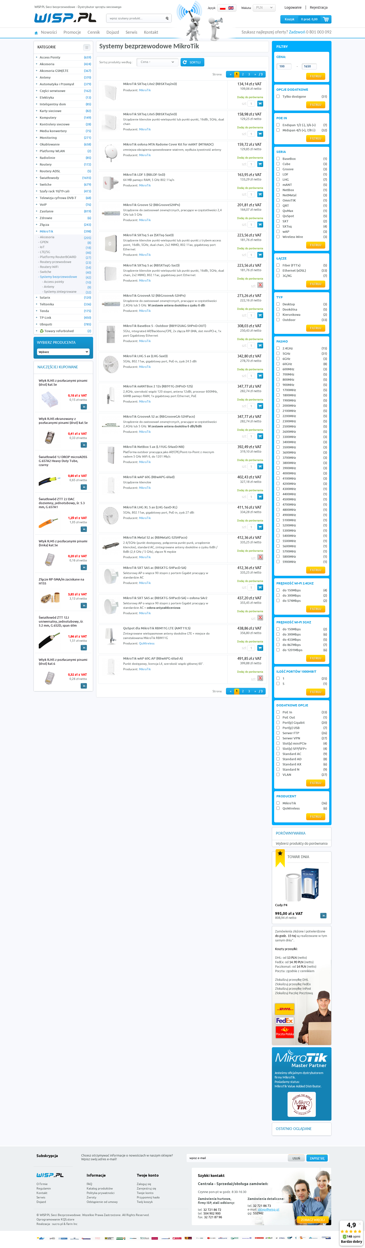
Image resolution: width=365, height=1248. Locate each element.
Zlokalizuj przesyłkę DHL (291, 980)
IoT (65, 247)
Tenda (65, 311)
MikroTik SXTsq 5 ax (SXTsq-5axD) (148, 235)
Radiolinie (65, 158)
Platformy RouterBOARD (65, 257)
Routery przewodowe (65, 262)
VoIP (65, 204)
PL (223, 8)
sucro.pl (57, 1224)
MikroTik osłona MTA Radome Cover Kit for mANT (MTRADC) (168, 144)
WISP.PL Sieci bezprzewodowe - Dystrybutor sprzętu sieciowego (78, 7)
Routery (65, 164)
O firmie (42, 1184)
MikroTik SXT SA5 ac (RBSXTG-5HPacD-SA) (154, 568)
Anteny (65, 77)
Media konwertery (65, 131)
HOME (36, 32)
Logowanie (293, 7)
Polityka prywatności (100, 1193)
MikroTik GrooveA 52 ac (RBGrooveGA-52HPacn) (159, 416)
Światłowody (65, 178)
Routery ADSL (65, 171)
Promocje (72, 32)
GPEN (65, 242)
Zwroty (91, 1197)
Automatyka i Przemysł (65, 84)
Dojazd (113, 32)
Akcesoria (65, 64)
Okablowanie (65, 144)
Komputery (65, 117)
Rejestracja (319, 7)
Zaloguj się (144, 1184)
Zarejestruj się (146, 1188)
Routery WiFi (65, 267)
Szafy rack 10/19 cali (65, 191)
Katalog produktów (100, 1188)
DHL (284, 1009)
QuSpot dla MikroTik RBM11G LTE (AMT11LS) (156, 628)
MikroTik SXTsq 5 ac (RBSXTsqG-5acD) (151, 265)
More (84, 406)
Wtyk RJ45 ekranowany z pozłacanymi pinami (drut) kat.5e (63, 421)
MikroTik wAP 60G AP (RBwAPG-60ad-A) (153, 658)
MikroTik (65, 231)
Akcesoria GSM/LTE (65, 71)
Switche (65, 184)
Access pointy (67, 282)
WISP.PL (65, 18)
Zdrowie (65, 218)
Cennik (94, 32)
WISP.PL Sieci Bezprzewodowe (60, 1215)
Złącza (65, 225)
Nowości (49, 32)
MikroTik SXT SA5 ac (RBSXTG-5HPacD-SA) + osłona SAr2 (165, 598)
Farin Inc (71, 1224)
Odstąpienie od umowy (102, 1202)
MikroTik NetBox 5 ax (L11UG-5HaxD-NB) (153, 447)
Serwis (131, 32)
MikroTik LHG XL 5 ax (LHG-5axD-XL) (150, 507)
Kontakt (151, 32)
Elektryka (65, 97)
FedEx (285, 1020)
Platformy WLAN (65, 151)
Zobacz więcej (313, 1220)
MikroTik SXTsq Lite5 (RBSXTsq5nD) (150, 114)
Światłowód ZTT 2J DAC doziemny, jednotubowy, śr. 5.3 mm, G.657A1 (62, 503)
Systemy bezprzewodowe (65, 277)
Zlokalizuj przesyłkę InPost (293, 989)
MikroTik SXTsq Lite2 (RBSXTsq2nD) (150, 84)
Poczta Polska (285, 1032)
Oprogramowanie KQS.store (55, 1219)
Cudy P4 (281, 905)
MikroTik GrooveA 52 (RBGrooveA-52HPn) (154, 295)
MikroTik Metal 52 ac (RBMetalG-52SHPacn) (155, 537)
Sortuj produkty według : (116, 62)
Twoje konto (145, 1193)
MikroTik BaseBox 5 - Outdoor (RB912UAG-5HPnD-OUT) (164, 326)
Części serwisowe (65, 91)
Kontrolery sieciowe (65, 124)
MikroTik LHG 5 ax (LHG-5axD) (145, 356)
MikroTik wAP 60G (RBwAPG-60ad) (149, 477)
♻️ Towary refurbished (65, 331)
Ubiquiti (65, 324)
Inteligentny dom (65, 104)
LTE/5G (65, 252)
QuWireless (146, 643)
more (323, 915)
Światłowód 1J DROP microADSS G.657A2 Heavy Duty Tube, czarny (63, 461)
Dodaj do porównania (250, 97)
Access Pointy (65, 57)
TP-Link (65, 317)
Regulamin (43, 1188)
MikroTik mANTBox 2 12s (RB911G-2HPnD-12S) (158, 386)
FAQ (89, 1184)
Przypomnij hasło (148, 1197)
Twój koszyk (145, 1202)
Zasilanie (65, 211)
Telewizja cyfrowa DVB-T (65, 198)
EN (231, 8)
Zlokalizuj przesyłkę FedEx (293, 984)
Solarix (65, 297)
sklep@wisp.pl (268, 1209)
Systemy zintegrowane (67, 292)
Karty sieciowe (65, 111)
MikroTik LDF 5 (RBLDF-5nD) (144, 174)
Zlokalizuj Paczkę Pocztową (294, 993)
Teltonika (65, 304)
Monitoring (65, 138)
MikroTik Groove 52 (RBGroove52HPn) (151, 205)
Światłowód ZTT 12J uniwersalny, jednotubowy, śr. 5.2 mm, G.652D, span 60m (61, 621)
